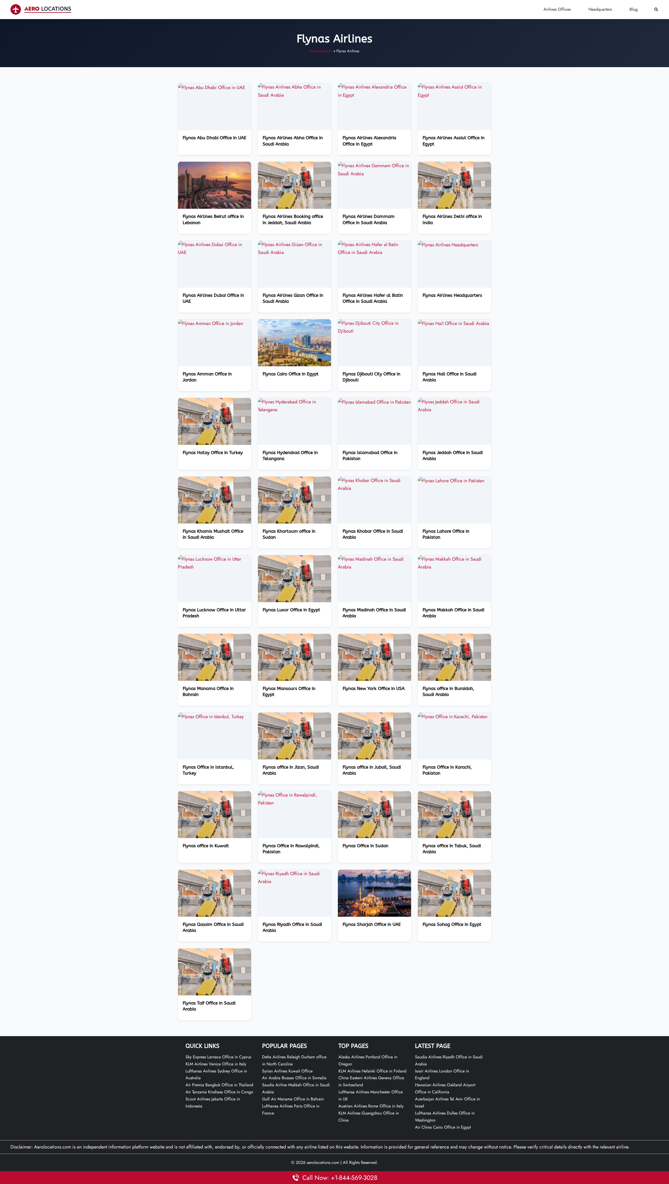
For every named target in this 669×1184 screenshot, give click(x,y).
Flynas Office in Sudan (365, 845)
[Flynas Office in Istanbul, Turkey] (211, 716)
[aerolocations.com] (40, 9)
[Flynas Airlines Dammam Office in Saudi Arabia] (374, 169)
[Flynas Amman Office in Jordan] (210, 323)
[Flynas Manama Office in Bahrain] (214, 656)
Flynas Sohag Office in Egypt (452, 924)
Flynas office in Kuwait (206, 845)
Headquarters (600, 9)
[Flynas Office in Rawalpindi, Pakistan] (294, 798)
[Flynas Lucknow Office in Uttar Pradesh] (214, 562)
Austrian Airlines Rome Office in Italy (370, 1106)
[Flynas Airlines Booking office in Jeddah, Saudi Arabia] (294, 185)
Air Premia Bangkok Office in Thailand (219, 1085)
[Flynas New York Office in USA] (374, 656)
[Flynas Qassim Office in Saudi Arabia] (214, 892)
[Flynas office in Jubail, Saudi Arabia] (374, 735)
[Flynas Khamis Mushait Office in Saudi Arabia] (214, 499)
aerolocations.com (323, 1162)
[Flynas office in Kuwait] (214, 814)
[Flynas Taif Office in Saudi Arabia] (214, 971)
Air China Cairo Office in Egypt (443, 1127)
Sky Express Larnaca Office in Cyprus (218, 1057)
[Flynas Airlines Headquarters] (448, 244)
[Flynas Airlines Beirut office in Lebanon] (214, 185)
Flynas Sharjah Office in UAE (372, 924)
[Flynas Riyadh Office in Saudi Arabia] (294, 877)
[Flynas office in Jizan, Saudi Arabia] (294, 735)
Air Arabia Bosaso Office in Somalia (294, 1078)
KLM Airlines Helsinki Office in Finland (372, 1071)
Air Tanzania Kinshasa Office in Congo (219, 1092)
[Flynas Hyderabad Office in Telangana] (294, 405)
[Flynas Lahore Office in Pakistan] (451, 480)
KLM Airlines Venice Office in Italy (216, 1064)
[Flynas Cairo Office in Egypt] (294, 342)
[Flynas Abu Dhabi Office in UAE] (211, 87)
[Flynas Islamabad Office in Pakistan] (374, 401)
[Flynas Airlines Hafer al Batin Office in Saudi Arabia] (374, 248)
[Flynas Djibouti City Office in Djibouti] (374, 326)
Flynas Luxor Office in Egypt (291, 609)
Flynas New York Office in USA (374, 688)
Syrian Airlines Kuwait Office (287, 1071)
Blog (634, 9)
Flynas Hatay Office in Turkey (213, 452)
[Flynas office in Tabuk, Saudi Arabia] (454, 814)
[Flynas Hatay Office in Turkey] (214, 420)
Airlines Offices (557, 9)
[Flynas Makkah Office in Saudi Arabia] (454, 562)
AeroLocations (321, 51)
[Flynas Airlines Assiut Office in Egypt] (454, 90)
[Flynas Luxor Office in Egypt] (294, 578)
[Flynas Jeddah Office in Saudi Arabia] (454, 405)
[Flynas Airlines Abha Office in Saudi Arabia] (294, 90)
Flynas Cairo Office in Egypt (291, 374)
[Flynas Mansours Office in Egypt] (294, 656)
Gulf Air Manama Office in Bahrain (293, 1099)
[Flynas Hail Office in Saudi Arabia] (453, 323)
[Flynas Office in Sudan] (374, 814)
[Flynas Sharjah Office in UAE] (374, 892)
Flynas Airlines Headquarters (452, 295)
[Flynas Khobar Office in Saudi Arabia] (374, 483)
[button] (656, 9)
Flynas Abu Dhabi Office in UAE (214, 137)
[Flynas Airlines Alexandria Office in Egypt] (374, 90)
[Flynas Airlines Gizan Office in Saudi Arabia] (294, 248)
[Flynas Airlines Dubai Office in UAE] (214, 248)
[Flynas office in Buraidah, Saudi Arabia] (454, 656)
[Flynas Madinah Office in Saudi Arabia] (374, 562)
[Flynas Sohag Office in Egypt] (454, 892)
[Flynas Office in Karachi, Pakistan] (452, 716)
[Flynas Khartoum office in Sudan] (294, 499)
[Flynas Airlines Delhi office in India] (454, 185)
